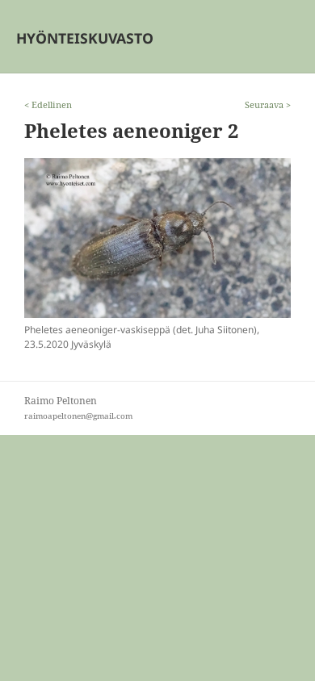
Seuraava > (268, 104)
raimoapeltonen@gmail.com (78, 416)
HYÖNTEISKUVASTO (84, 38)
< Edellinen (48, 104)
